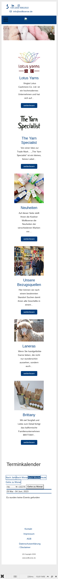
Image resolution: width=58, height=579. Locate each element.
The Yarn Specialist (29, 140)
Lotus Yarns (29, 78)
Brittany (29, 415)
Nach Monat (22, 477)
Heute (43, 477)
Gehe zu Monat (13, 482)
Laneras (29, 346)
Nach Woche (34, 477)
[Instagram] (19, 5)
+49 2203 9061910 (19, 8)
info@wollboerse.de (22, 11)
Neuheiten (29, 208)
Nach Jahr (11, 477)
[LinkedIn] (13, 5)
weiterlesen (29, 105)
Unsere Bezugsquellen (29, 282)
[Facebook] (7, 5)
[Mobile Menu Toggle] (5, 19)
